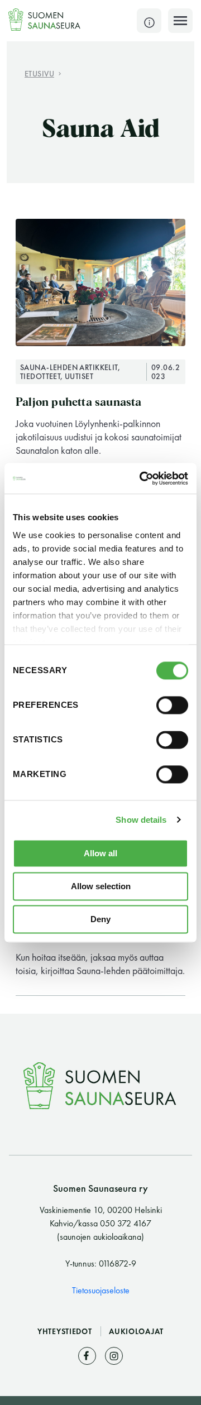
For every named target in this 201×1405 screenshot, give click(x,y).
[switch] (172, 705)
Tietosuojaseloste (101, 1290)
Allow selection (101, 886)
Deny (100, 919)
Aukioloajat (136, 1331)
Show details (141, 819)
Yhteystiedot (65, 1331)
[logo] (44, 19)
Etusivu (39, 73)
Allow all (100, 853)
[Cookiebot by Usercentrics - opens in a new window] (141, 478)
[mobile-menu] (180, 20)
